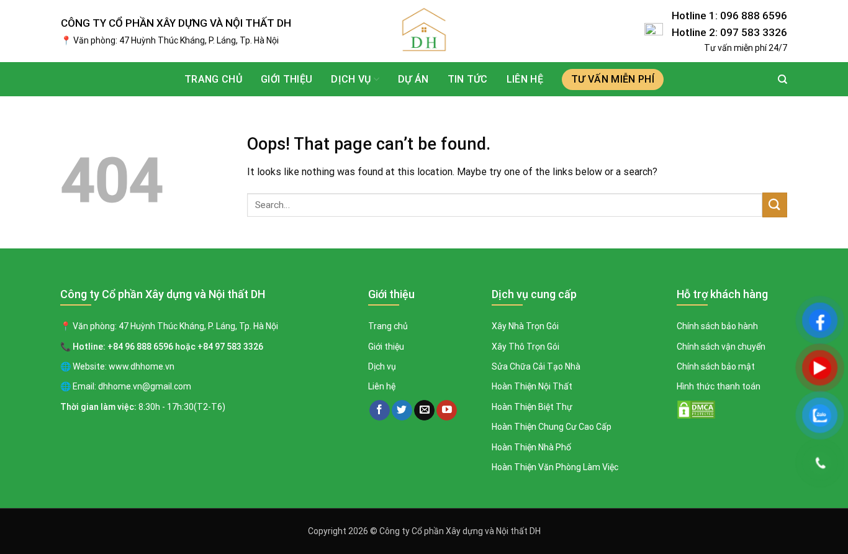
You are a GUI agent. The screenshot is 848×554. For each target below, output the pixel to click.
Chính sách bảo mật (716, 366)
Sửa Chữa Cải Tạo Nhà (536, 366)
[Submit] (774, 205)
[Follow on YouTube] (446, 410)
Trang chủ (213, 79)
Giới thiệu (286, 79)
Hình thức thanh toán (718, 386)
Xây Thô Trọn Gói (525, 347)
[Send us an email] (424, 410)
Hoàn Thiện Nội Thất (532, 386)
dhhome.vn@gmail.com (144, 386)
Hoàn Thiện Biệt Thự (532, 407)
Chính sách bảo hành (717, 326)
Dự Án (413, 79)
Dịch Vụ (351, 79)
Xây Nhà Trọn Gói (525, 326)
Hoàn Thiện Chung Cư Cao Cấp (551, 427)
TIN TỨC (468, 79)
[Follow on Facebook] (379, 410)
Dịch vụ (382, 366)
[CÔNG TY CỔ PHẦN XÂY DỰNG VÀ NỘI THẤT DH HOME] (424, 31)
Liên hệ (525, 79)
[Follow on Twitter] (402, 410)
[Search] (782, 79)
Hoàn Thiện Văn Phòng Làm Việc (555, 467)
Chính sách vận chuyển (721, 347)
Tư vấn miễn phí (612, 79)
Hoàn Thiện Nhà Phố (531, 447)
